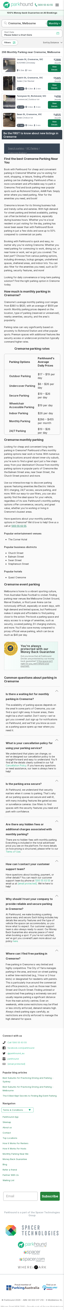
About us (7, 1127)
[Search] (4, 23)
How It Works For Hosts (14, 1148)
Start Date (9, 32)
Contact (7, 1132)
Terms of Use (13, 851)
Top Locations (10, 1138)
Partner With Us (11, 1175)
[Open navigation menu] (57, 5)
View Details (54, 68)
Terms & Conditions (13, 1110)
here (15, 941)
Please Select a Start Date (18, 35)
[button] (51, 42)
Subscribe (50, 1196)
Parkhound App (11, 1117)
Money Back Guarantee (15, 1159)
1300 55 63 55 (45, 4)
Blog (5, 1164)
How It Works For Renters (15, 1143)
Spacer (46, 1306)
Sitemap (7, 1122)
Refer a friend (10, 1169)
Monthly (53, 23)
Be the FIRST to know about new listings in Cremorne (30, 135)
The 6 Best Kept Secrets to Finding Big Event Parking (30, 1095)
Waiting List (8, 1180)
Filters (7, 42)
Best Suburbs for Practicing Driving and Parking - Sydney (28, 1080)
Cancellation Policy (16, 765)
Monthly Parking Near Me (15, 1154)
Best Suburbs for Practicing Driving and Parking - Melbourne (28, 1088)
